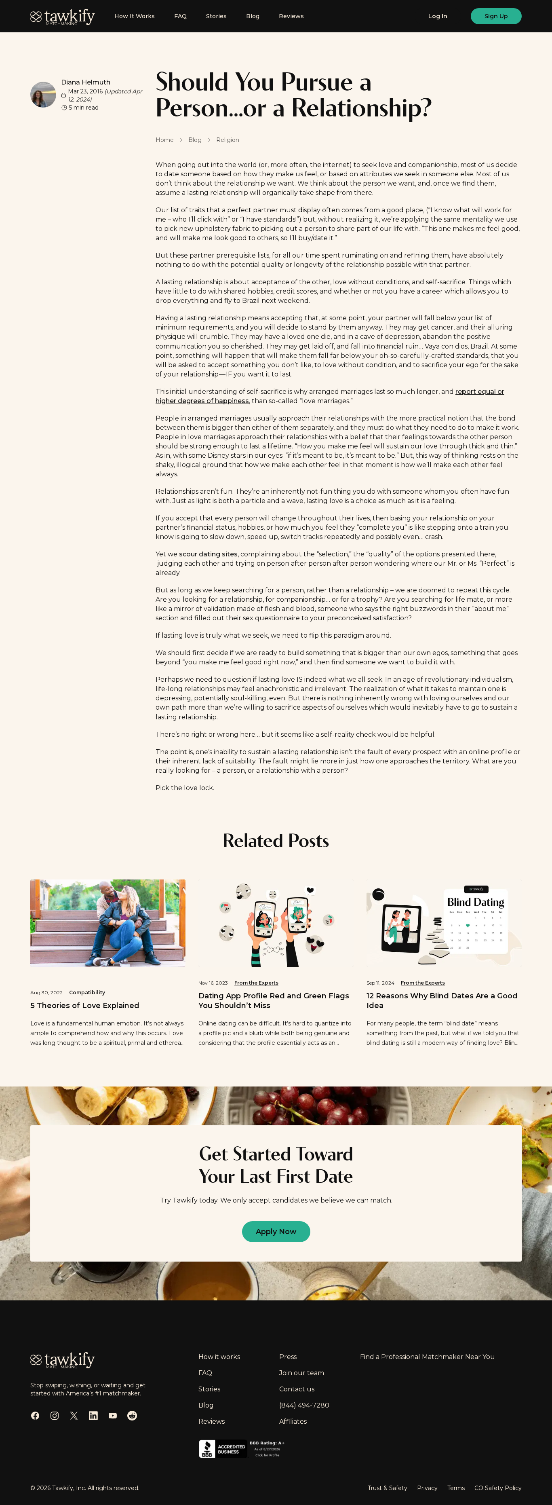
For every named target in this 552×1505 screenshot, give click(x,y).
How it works (219, 1357)
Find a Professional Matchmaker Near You (427, 1357)
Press (288, 1357)
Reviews (291, 16)
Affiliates (293, 1421)
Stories (216, 16)
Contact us (296, 1389)
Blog (252, 16)
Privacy (427, 1488)
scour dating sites (208, 554)
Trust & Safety (387, 1488)
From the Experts (256, 983)
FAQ (180, 16)
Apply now (276, 1231)
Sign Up (496, 16)
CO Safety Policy (498, 1488)
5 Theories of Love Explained (84, 1005)
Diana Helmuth (85, 82)
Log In (437, 16)
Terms (456, 1488)
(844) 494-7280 (304, 1405)
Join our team (301, 1373)
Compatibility (87, 992)
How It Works (134, 16)
